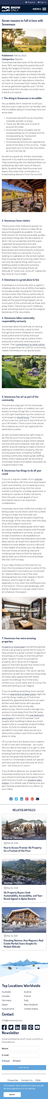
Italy (26, 1000)
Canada (5, 996)
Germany (6, 1000)
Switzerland (8, 1009)
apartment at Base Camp (23, 694)
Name (5, 1048)
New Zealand (31, 1004)
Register (31, 2)
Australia (6, 992)
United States (31, 1009)
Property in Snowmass (13, 647)
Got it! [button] (12, 1095)
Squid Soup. (23, 417)
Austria (27, 992)
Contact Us (26, 1080)
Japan (5, 1004)
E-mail (5, 1055)
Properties (13, 1080)
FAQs (37, 1080)
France (27, 996)
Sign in (43, 2)
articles (38, 479)
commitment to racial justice (30, 344)
